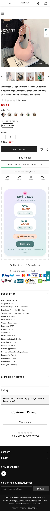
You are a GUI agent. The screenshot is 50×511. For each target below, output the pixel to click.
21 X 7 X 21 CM (8, 126)
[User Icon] (38, 3)
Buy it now (25, 158)
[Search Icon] (10, 3)
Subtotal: (4, 142)
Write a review (25, 422)
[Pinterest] (3, 473)
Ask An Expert (34, 265)
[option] (25, 43)
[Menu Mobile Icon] (2, 3)
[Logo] (25, 3)
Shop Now (25, 244)
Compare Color (41, 63)
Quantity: (4, 132)
